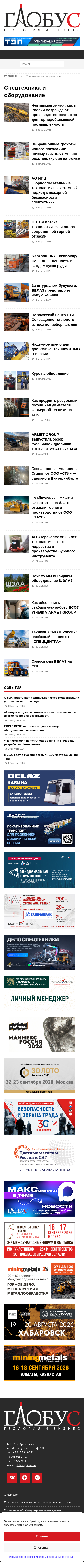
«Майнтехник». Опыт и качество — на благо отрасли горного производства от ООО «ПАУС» (52, 507)
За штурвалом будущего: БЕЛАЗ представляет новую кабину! (54, 290)
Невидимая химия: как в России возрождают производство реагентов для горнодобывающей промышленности (54, 115)
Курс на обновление (50, 374)
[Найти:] (42, 64)
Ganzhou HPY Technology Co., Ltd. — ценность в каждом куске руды (54, 261)
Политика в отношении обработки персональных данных (40, 1556)
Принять (42, 1536)
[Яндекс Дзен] (25, 1478)
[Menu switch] (78, 54)
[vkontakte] (12, 1478)
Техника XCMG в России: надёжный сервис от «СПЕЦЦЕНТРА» (54, 637)
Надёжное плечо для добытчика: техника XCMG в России (56, 349)
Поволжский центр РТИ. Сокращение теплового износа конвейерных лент (55, 320)
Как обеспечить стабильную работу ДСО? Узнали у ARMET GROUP (55, 607)
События (13, 688)
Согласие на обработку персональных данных (32, 1510)
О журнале (11, 1494)
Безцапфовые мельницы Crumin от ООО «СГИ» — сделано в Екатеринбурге (55, 473)
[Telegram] (37, 1478)
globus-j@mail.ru (26, 1465)
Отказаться (42, 1547)
